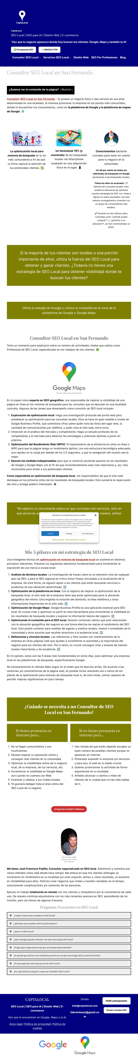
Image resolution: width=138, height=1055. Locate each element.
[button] (95, 515)
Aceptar (50, 533)
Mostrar (66, 89)
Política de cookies (58, 539)
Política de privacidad (71, 539)
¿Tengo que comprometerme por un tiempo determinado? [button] (43, 947)
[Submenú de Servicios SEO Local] (70, 57)
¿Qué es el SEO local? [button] (24, 931)
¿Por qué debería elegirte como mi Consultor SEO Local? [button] (42, 971)
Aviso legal (82, 539)
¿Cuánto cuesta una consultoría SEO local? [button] (34, 915)
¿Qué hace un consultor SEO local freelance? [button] (35, 923)
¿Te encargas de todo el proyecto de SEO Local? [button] (37, 963)
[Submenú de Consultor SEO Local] (40, 57)
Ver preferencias (88, 533)
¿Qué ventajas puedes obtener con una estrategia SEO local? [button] (43, 939)
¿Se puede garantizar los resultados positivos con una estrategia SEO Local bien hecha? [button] (57, 955)
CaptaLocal (16, 31)
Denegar (69, 533)
